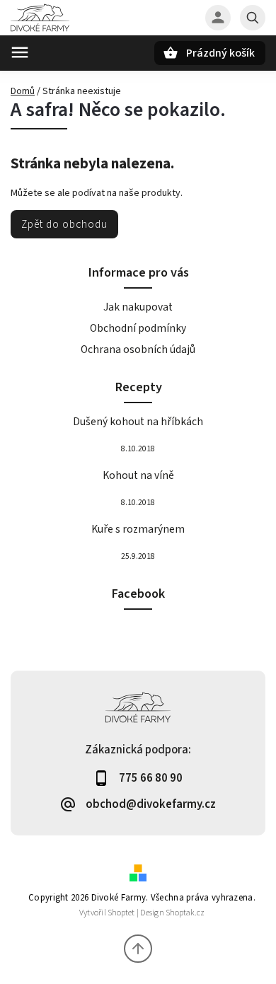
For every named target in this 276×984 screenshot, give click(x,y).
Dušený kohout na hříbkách (138, 421)
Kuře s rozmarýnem (138, 529)
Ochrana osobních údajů (138, 349)
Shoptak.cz (185, 913)
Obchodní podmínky (138, 328)
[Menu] (19, 52)
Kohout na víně (138, 475)
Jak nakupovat (138, 307)
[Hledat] (252, 17)
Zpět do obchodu (64, 224)
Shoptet (121, 913)
